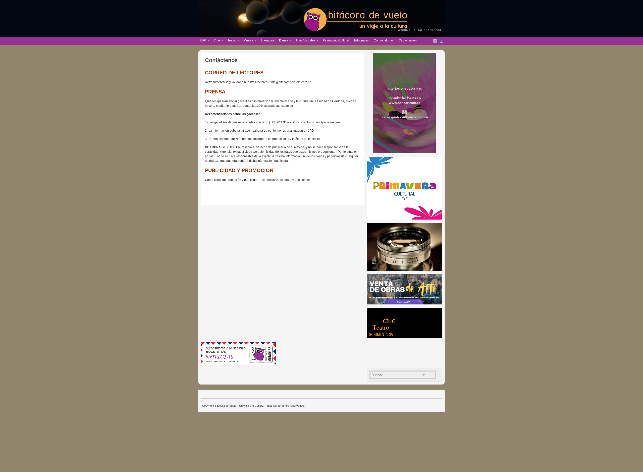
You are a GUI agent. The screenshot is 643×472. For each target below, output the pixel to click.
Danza (282, 41)
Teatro (230, 41)
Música (247, 41)
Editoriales (361, 40)
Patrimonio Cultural (336, 40)
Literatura (267, 40)
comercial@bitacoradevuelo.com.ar (285, 180)
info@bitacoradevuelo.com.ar (291, 82)
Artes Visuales (304, 41)
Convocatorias (384, 40)
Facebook (441, 41)
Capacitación (408, 40)
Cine (215, 41)
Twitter (435, 41)
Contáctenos (221, 60)
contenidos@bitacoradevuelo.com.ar (268, 106)
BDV (201, 41)
